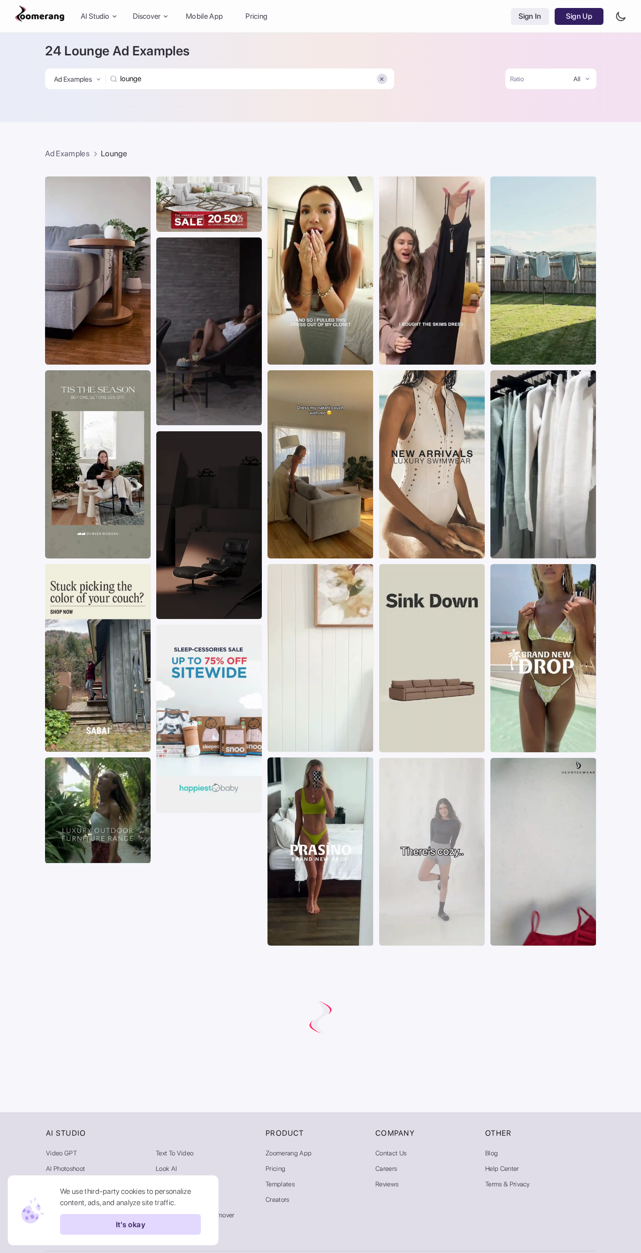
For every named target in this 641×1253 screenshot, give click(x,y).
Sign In (530, 16)
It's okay (130, 1224)
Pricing (256, 16)
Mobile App (204, 16)
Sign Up (579, 16)
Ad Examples (67, 153)
